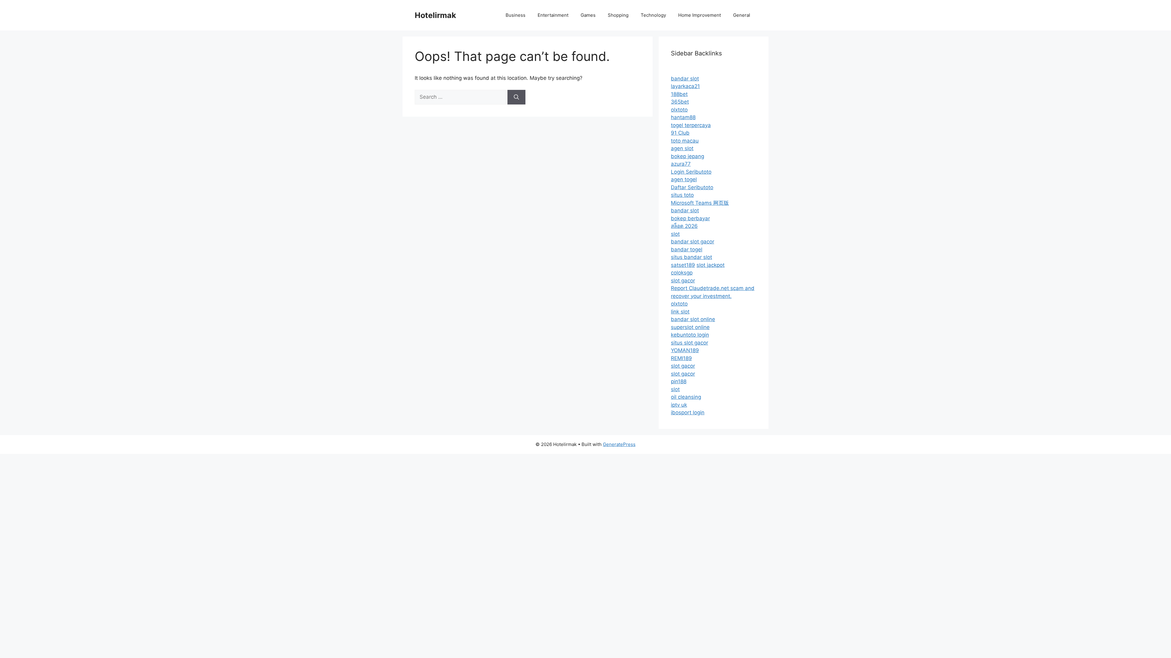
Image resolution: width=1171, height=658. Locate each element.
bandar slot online (693, 319)
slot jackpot (711, 265)
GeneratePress (619, 444)
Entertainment (553, 15)
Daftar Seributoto (692, 187)
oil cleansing (686, 397)
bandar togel (686, 249)
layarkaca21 (685, 86)
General (741, 15)
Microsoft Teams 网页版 (700, 203)
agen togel (684, 179)
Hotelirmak (435, 15)
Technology (653, 15)
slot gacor (683, 281)
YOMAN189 (685, 350)
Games (588, 15)
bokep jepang (687, 156)
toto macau (685, 141)
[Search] (516, 97)
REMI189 (681, 358)
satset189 (683, 265)
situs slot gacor (689, 343)
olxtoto (679, 110)
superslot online (690, 327)
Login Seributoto (691, 172)
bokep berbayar (690, 218)
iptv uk (679, 405)
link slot (680, 312)
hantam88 (683, 117)
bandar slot (685, 79)
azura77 (681, 164)
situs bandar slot (691, 257)
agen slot (682, 148)
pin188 (678, 381)
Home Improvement (699, 15)
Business (515, 15)
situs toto (682, 195)
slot (675, 234)
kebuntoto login (690, 335)
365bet (680, 102)
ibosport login (687, 412)
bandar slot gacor (692, 242)
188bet (679, 94)
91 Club (680, 133)
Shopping (618, 15)
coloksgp (682, 273)
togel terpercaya (691, 125)
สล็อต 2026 (684, 226)
